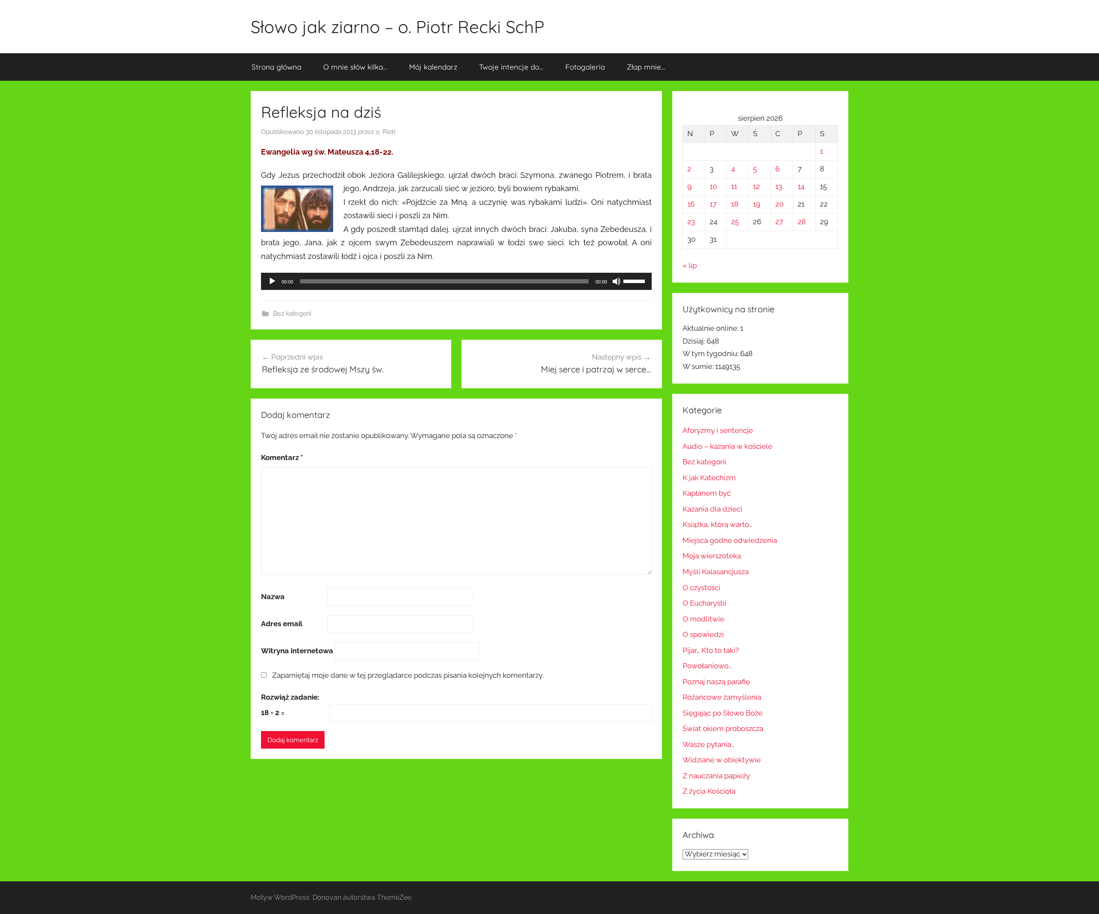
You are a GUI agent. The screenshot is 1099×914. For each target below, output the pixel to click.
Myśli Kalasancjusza (716, 571)
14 (801, 186)
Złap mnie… (646, 66)
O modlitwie (703, 619)
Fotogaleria (585, 66)
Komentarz (282, 457)
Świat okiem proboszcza (723, 728)
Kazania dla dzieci (712, 509)
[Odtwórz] (272, 281)
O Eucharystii (704, 603)
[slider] (635, 280)
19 (756, 204)
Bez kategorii (292, 313)
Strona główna (276, 66)
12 (756, 186)
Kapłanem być (707, 493)
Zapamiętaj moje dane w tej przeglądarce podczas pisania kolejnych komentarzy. (407, 675)
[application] (456, 281)
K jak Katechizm (709, 477)
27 (779, 221)
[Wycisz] (616, 281)
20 (779, 204)
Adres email (281, 623)
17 (713, 204)
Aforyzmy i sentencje (718, 430)
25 (735, 221)
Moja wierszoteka (712, 555)
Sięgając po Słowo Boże (722, 713)
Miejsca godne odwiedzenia (730, 540)
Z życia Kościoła (709, 791)
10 (713, 186)
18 (734, 204)
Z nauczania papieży (716, 775)
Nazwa (273, 596)
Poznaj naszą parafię (716, 681)
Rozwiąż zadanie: (290, 697)
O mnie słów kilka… (355, 66)
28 (802, 221)
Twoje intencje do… (511, 66)
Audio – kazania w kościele (727, 446)
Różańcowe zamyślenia (722, 697)
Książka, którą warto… (718, 524)
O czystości (701, 587)
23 (691, 221)
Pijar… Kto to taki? (711, 650)
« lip (690, 265)
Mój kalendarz (433, 66)
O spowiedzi (703, 634)
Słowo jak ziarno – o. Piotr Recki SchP (397, 26)
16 (691, 204)
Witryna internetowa (297, 650)
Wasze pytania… (709, 744)
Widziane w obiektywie (722, 760)
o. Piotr (386, 132)
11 (734, 186)
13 (778, 186)
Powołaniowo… (707, 665)
